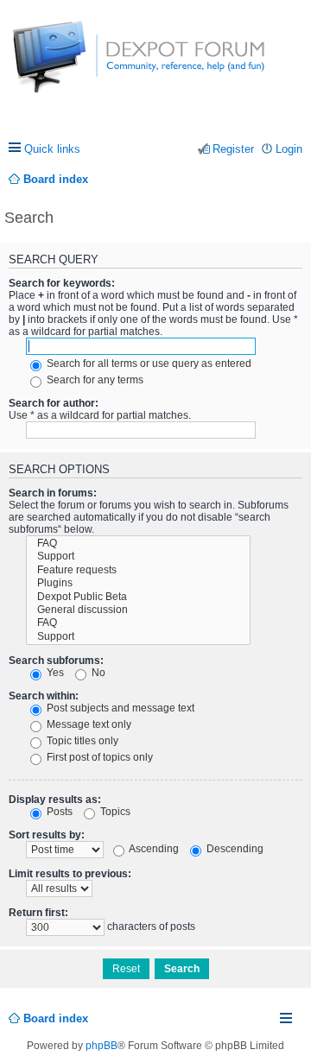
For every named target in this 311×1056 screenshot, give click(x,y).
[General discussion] (138, 610)
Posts (58, 812)
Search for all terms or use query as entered (147, 363)
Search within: (44, 696)
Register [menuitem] (233, 148)
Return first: (38, 913)
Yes (54, 673)
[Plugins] (138, 583)
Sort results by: (47, 835)
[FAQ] (138, 543)
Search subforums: (56, 660)
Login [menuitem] (289, 148)
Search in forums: (53, 493)
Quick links (52, 148)
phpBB (101, 1046)
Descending (233, 849)
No (97, 673)
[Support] (138, 556)
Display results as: (55, 800)
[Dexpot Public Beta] (138, 597)
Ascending (153, 849)
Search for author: (53, 403)
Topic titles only (81, 741)
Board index (55, 1018)
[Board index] (77, 66)
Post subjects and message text (119, 708)
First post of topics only (98, 757)
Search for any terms (93, 380)
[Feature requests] (138, 570)
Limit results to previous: (70, 874)
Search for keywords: (62, 283)
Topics (114, 812)
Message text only (87, 724)
